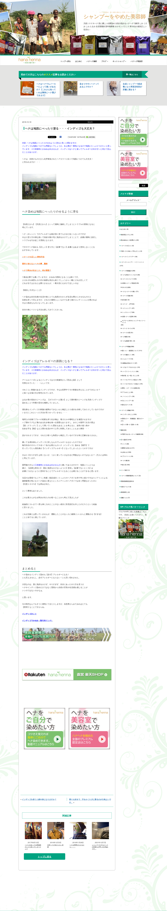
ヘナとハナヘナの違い (129, 291)
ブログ (104, 61)
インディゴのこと (127, 414)
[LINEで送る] (91, 137)
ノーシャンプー (127, 396)
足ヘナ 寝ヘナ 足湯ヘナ (129, 424)
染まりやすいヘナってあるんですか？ (89, 85)
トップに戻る (44, 856)
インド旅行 (124, 470)
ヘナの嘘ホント (127, 355)
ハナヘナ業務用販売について (130, 476)
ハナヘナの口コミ (126, 246)
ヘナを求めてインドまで (129, 275)
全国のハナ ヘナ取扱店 (129, 283)
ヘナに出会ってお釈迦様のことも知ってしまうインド (33, 847)
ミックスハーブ (127, 312)
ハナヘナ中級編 (125, 346)
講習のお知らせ (127, 448)
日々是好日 (124, 440)
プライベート (126, 456)
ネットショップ (119, 61)
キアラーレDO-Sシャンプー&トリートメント (134, 321)
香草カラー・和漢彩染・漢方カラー (133, 419)
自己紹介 (124, 300)
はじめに (78, 61)
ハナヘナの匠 (126, 333)
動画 (122, 430)
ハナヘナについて (127, 279)
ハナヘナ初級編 (125, 271)
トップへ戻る (65, 61)
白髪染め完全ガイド (128, 363)
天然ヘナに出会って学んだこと (130, 251)
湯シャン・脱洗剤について (130, 350)
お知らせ (124, 452)
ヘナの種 (124, 460)
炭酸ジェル (124, 498)
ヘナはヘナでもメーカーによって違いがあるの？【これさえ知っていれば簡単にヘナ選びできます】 (46, 89)
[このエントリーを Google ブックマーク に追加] (60, 137)
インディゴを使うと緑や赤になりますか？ (39, 799)
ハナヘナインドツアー (128, 257)
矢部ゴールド (125, 487)
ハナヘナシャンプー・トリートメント (132, 262)
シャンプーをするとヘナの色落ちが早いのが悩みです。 (100, 847)
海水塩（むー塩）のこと (129, 375)
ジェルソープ (126, 359)
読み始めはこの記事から (128, 240)
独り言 (124, 465)
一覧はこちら (133, 74)
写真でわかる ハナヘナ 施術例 (131, 434)
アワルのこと (126, 392)
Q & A (124, 287)
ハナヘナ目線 (126, 296)
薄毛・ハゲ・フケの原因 (129, 388)
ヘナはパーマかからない (129, 367)
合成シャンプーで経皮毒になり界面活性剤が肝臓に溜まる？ (132, 86)
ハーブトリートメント (129, 371)
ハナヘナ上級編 (125, 410)
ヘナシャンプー (127, 308)
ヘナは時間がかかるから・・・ (77, 846)
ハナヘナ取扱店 (137, 61)
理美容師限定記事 (126, 481)
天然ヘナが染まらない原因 (55, 846)
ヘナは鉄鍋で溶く (127, 341)
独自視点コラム (125, 235)
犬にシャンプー (127, 401)
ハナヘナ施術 (92, 61)
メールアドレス (133, 200)
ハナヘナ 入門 (127, 304)
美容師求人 (124, 492)
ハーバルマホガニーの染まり (131, 384)
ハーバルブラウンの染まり (130, 380)
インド (124, 444)
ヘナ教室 (124, 337)
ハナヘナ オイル (127, 328)
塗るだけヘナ (126, 405)
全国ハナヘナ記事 (127, 316)
